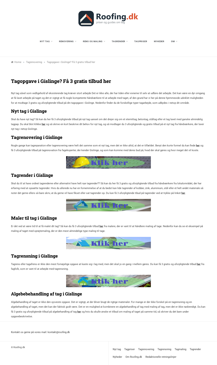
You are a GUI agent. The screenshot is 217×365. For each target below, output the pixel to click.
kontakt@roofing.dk (59, 332)
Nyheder (159, 41)
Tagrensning (164, 349)
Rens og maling (93, 41)
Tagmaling (180, 349)
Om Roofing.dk (133, 356)
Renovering (66, 41)
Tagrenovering (146, 349)
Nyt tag (45, 41)
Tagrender (118, 41)
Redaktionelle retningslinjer (160, 356)
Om (173, 41)
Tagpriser (140, 41)
